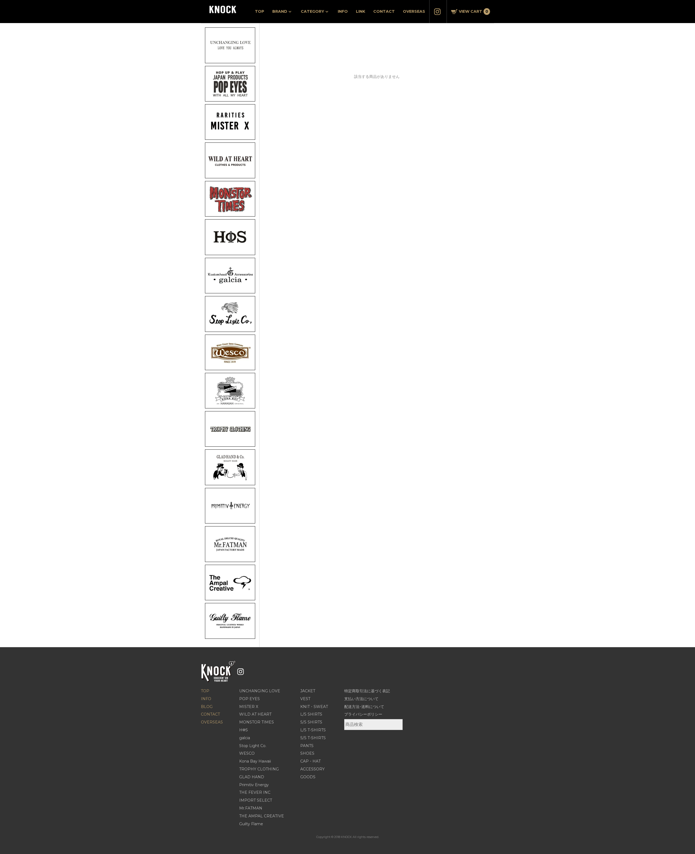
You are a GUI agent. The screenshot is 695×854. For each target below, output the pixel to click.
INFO (343, 11)
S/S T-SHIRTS (313, 737)
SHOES (307, 753)
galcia (244, 737)
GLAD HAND (251, 776)
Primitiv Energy (254, 784)
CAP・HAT (310, 761)
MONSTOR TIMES (256, 722)
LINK (360, 11)
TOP (259, 11)
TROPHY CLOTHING (259, 769)
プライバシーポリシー (363, 714)
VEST (305, 698)
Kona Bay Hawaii (255, 761)
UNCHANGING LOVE (259, 690)
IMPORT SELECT (255, 800)
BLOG (207, 706)
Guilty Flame (251, 823)
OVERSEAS (414, 11)
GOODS (307, 776)
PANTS (307, 745)
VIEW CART (473, 11)
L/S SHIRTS (311, 714)
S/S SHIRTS (311, 722)
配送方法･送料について (364, 706)
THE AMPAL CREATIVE (261, 816)
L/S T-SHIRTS (313, 730)
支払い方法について (361, 698)
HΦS (243, 730)
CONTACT (384, 11)
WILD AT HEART (255, 714)
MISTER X (248, 706)
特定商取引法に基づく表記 (367, 690)
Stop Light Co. (252, 745)
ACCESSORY (312, 769)
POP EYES (249, 698)
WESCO (247, 753)
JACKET (307, 690)
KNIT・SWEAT (314, 706)
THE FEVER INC (254, 792)
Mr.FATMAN (250, 808)
